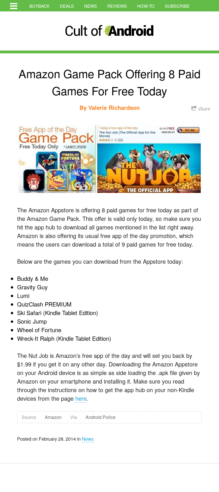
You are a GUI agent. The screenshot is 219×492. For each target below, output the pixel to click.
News (90, 6)
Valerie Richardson (114, 107)
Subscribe (177, 6)
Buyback (39, 6)
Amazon (53, 417)
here (81, 398)
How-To (146, 6)
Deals (67, 6)
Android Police (100, 417)
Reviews (117, 6)
